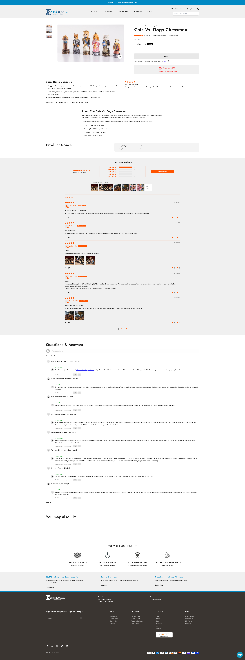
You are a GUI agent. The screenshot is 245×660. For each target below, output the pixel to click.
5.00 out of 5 (87, 170)
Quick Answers (190, 616)
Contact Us (189, 618)
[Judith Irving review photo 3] (90, 260)
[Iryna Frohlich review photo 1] (69, 315)
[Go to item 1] (49, 26)
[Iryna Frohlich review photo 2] (80, 315)
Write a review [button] (163, 171)
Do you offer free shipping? (60, 468)
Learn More (50, 587)
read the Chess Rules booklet (139, 440)
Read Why (104, 585)
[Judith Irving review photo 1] (69, 260)
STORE (149, 12)
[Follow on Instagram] (57, 645)
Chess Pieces (114, 618)
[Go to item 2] (49, 31)
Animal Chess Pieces (143, 26)
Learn (157, 626)
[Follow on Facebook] (47, 645)
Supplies (112, 623)
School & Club (135, 618)
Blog (157, 621)
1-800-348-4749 (176, 9)
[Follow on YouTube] (66, 645)
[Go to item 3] (49, 37)
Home (135, 26)
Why (157, 616)
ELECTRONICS (123, 12)
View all (48, 502)
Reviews (158, 628)
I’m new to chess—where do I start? (63, 432)
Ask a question (173, 35)
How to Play (102, 440)
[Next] (198, 2)
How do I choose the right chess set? (63, 414)
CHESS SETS (95, 12)
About (158, 618)
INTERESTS (138, 12)
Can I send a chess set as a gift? (62, 396)
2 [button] (121, 329)
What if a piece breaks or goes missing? (64, 378)
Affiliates (159, 623)
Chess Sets (113, 616)
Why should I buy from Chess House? (64, 450)
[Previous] (46, 2)
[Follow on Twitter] (52, 645)
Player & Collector (137, 621)
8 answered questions (159, 35)
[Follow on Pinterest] (62, 645)
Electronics (113, 621)
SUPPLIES (108, 12)
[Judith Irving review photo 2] (80, 260)
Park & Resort (135, 623)
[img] (69, 203)
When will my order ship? (60, 484)
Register (188, 623)
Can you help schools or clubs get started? (65, 361)
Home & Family (136, 616)
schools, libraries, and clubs (85, 370)
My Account (189, 621)
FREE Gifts (164, 71)
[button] (139, 35)
